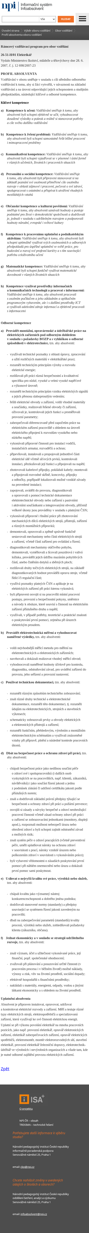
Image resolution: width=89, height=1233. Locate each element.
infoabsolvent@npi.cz (33, 1214)
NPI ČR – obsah (28, 1120)
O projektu (26, 1108)
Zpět (5, 1069)
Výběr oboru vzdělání (37, 30)
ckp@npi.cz (27, 1167)
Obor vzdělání (63, 30)
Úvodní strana (10, 30)
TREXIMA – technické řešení (36, 1125)
